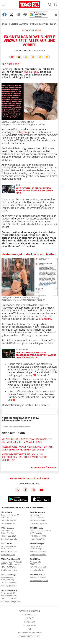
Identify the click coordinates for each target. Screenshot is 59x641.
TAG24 (5, 24)
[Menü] (3, 4)
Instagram (22, 132)
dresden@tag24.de (9, 539)
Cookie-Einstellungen (29, 636)
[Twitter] (17, 490)
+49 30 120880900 (8, 520)
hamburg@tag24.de (9, 585)
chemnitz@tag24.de (38, 523)
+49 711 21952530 (38, 551)
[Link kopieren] (25, 15)
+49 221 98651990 (38, 567)
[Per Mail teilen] (18, 15)
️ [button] (12, 57)
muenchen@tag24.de (39, 580)
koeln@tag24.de (37, 570)
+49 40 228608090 (8, 582)
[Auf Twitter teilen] (11, 15)
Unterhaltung (19, 24)
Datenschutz (29, 625)
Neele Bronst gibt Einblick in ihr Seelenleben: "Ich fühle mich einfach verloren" (25, 457)
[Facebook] (25, 490)
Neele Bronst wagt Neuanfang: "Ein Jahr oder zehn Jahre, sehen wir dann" (27, 448)
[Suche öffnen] (50, 5)
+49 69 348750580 (8, 567)
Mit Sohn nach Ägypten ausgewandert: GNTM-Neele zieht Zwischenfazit (27, 440)
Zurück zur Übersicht (45, 467)
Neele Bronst (31, 71)
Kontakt (29, 618)
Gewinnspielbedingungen (29, 633)
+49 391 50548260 (8, 598)
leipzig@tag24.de (37, 539)
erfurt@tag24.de (8, 554)
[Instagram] (33, 490)
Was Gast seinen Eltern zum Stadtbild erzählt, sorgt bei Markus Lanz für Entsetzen (36, 354)
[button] (55, 5)
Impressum (29, 622)
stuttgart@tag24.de (38, 554)
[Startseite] (29, 4)
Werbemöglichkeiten (29, 611)
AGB (29, 629)
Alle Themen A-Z (29, 615)
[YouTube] (41, 490)
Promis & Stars (39, 24)
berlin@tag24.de (8, 523)
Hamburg (45, 318)
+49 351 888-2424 (8, 536)
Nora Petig (13, 63)
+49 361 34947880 (8, 551)
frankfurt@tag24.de (9, 570)
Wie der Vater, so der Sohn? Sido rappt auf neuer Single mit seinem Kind (34, 190)
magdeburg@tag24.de (10, 601)
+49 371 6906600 (37, 520)
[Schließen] (55, 15)
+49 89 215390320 (38, 577)
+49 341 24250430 (38, 536)
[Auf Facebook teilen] (5, 15)
